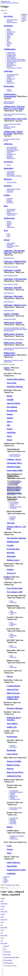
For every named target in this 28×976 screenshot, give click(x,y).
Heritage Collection (11, 182)
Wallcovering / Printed (13, 343)
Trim (6, 230)
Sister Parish (13, 822)
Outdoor (9, 89)
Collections (8, 71)
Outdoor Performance (9, 101)
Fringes (8, 235)
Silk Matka (12, 139)
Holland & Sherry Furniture (13, 189)
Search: (2, 887)
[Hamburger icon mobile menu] (5, 1)
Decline (14, 500)
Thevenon (9, 66)
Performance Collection (9, 127)
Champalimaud (11, 52)
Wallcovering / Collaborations (10, 354)
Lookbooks (9, 247)
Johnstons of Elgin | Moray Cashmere (16, 61)
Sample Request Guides (13, 246)
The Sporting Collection (13, 74)
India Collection (17, 124)
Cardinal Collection (20, 114)
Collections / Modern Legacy (15, 305)
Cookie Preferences (8, 963)
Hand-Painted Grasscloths (18, 328)
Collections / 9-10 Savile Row (15, 279)
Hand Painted (12, 319)
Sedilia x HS (10, 191)
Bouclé (8, 29)
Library (7, 240)
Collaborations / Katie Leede (15, 119)
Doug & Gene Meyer (12, 213)
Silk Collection (19, 339)
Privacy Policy (7, 954)
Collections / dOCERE (13, 288)
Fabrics (5, 13)
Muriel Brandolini (12, 65)
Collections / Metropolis (13, 296)
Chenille (9, 30)
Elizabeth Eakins (11, 56)
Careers (24, 18)
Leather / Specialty (11, 314)
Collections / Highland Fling (15, 261)
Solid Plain (9, 43)
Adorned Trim (10, 173)
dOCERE (9, 80)
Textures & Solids (11, 209)
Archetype (6, 329)
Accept (9, 500)
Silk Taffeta (6, 139)
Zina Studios (10, 349)
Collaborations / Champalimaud (10, 95)
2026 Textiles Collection (10, 339)
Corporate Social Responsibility (11, 957)
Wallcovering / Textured (13, 334)
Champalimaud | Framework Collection (13, 360)
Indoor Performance (9, 103)
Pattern (8, 36)
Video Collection (11, 243)
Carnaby (9, 77)
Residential (9, 201)
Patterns (9, 212)
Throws (9, 165)
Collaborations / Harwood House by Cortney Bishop (14, 107)
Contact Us (6, 946)
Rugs (6, 206)
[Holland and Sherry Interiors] (10, 2)
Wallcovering (9, 218)
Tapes (8, 236)
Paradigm (24, 329)
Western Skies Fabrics (12, 19)
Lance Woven (10, 202)
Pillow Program (11, 174)
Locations (24, 20)
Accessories (8, 162)
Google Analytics (11, 499)
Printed (9, 224)
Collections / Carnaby (12, 270)
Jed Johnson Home (11, 62)
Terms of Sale (7, 951)
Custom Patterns (11, 171)
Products (6, 140)
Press (23, 21)
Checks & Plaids (11, 32)
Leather (7, 195)
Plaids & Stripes (11, 210)
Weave (8, 46)
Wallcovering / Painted (13, 322)
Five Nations (21, 348)
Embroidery (9, 168)
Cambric (17, 139)
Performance (9, 86)
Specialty (9, 199)
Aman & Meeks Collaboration (14, 175)
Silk (8, 40)
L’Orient (6, 125)
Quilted (8, 37)
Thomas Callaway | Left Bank (14, 68)
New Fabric (8, 16)
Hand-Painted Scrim (9, 330)
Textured (9, 223)
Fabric (5, 258)
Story (5, 878)
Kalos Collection (8, 115)
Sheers (8, 39)
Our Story (24, 17)
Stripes (8, 41)
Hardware (8, 179)
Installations (24, 14)
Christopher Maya (11, 55)
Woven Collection (8, 124)
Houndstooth (10, 34)
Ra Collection (7, 128)
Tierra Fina (9, 21)
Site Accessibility (8, 960)
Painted (9, 221)
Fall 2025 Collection (12, 22)
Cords (8, 233)
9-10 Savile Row (11, 78)
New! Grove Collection (9, 114)
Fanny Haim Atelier (12, 58)
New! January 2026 (12, 148)
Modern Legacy (11, 83)
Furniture (8, 186)
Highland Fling (10, 76)
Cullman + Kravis (11, 53)
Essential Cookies (11, 497)
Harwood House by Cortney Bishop (16, 59)
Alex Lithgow (10, 190)
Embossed (6, 319)
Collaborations (10, 49)
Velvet (8, 44)
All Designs (8, 26)
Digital (8, 225)
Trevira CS (9, 91)
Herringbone (10, 33)
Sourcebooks (10, 244)
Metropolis (9, 81)
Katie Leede (10, 63)
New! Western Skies (12, 147)
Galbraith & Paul (11, 215)
